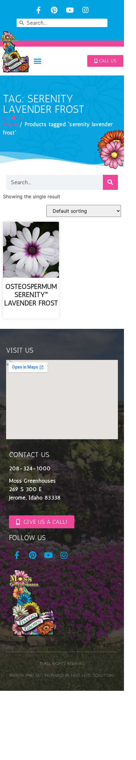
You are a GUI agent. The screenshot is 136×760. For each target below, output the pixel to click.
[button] (37, 61)
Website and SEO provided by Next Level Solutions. (62, 675)
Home (10, 124)
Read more (31, 314)
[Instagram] (85, 10)
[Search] (110, 182)
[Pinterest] (54, 10)
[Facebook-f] (38, 10)
